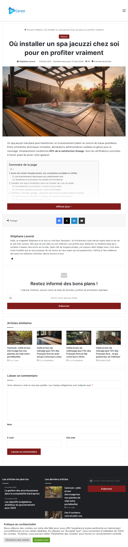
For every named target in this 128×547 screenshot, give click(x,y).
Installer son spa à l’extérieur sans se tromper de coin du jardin (42, 183)
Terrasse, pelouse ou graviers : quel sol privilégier (38, 189)
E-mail (10, 437)
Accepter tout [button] (41, 540)
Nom (9, 424)
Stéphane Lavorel (27, 61)
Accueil (30, 29)
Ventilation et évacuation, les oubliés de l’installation (39, 179)
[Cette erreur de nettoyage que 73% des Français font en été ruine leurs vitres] (78, 338)
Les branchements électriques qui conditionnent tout (39, 176)
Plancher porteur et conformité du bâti (33, 199)
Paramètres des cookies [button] (17, 540)
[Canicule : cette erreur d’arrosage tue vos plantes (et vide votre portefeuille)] (19, 338)
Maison (39, 29)
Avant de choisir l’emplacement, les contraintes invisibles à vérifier (44, 173)
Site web (70, 437)
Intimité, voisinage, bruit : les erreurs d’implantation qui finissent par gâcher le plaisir (53, 203)
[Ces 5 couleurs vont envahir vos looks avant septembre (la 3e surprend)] (53, 517)
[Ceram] (17, 10)
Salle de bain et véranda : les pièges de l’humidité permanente (43, 196)
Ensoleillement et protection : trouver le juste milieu (38, 186)
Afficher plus (63, 206)
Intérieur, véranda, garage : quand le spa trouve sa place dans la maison (47, 193)
